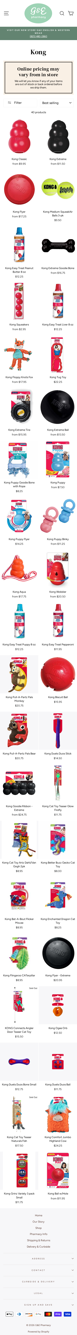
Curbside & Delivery (38, 1281)
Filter (17, 103)
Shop (38, 1227)
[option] (39, 32)
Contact (38, 1270)
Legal (38, 1293)
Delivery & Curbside (38, 1246)
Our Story (38, 1221)
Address (38, 1258)
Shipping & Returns (38, 1240)
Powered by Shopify (38, 1331)
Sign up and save (38, 1305)
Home (38, 1215)
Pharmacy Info (38, 1234)
